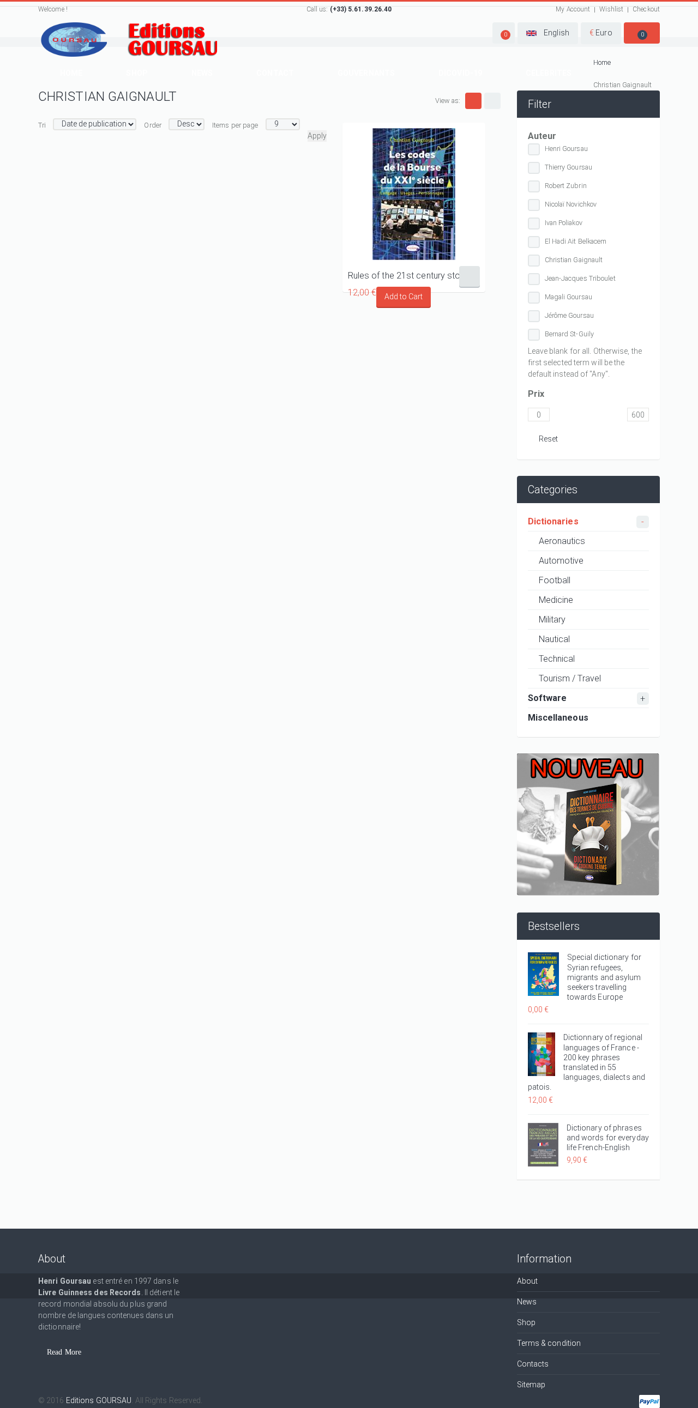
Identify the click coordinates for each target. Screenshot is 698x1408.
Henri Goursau (566, 148)
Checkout (646, 9)
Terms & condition (549, 1343)
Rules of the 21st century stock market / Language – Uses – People (414, 275)
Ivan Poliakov (563, 223)
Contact (275, 73)
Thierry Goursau (569, 167)
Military (552, 619)
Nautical (554, 639)
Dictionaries (553, 521)
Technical (557, 659)
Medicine (556, 600)
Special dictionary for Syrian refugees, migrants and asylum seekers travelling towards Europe (604, 977)
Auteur (542, 136)
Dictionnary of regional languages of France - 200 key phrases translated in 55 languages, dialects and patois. (587, 1062)
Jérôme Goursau (569, 315)
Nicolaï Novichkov (571, 204)
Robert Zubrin (566, 186)
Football (555, 580)
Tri (42, 125)
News (202, 73)
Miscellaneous (558, 717)
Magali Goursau (568, 297)
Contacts (533, 1363)
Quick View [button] (414, 194)
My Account (573, 9)
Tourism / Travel (570, 678)
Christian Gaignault (574, 260)
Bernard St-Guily (569, 334)
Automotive (561, 560)
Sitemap (531, 1384)
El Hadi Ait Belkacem (576, 241)
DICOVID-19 (460, 73)
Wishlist (611, 9)
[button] (503, 33)
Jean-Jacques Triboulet (580, 278)
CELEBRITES (548, 73)
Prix (536, 394)
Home (71, 73)
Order (152, 125)
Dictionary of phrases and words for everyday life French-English (608, 1137)
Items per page (235, 125)
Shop (136, 73)
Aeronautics (562, 541)
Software (547, 698)
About (527, 1281)
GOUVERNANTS (366, 73)
